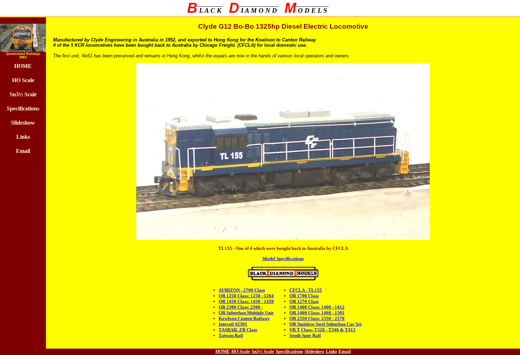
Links (23, 137)
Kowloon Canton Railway (244, 318)
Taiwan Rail (231, 335)
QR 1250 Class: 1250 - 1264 (246, 295)
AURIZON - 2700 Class (242, 290)
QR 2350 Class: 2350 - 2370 (317, 318)
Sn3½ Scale (23, 94)
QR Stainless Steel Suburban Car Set (325, 324)
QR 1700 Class (304, 295)
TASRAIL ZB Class (238, 329)
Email (23, 151)
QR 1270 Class (304, 301)
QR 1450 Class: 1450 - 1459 (246, 301)
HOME (23, 66)
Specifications (23, 108)
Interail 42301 (233, 324)
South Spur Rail (305, 335)
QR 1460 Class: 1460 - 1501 (317, 312)
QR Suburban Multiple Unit (246, 312)
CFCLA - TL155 (305, 290)
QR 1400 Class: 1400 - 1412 (317, 307)
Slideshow (23, 123)
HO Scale (23, 80)
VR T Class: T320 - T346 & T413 (322, 329)
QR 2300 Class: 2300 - (241, 307)
